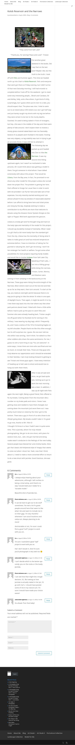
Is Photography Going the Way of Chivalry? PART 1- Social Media (13, 698)
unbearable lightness (21, 558)
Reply (48, 475)
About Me (13, 1)
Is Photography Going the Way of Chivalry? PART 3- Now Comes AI (14, 685)
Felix (15, 78)
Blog (19, 1)
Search (9, 671)
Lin (16, 474)
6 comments (34, 15)
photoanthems (13, 15)
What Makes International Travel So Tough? (13, 724)
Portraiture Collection (46, 1)
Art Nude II (34, 1)
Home (6, 1)
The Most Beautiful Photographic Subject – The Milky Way (14, 707)
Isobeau (30, 257)
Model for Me (8, 4)
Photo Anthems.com (21, 499)
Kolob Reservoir (30, 81)
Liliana (10, 177)
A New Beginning (12, 682)
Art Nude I (26, 1)
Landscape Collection (61, 1)
